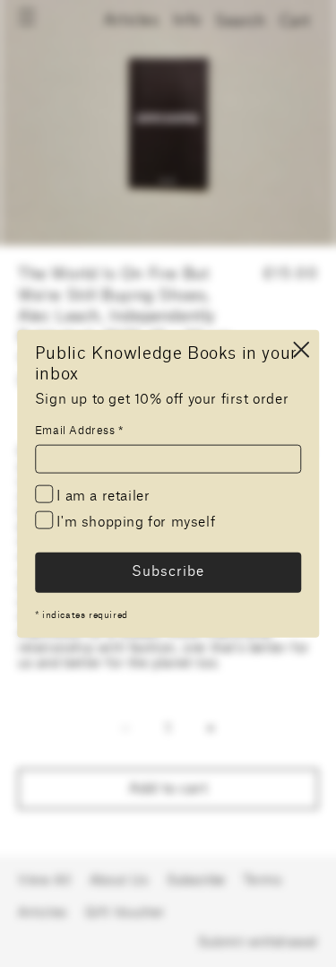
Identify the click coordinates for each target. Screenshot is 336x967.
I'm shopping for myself (134, 521)
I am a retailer (102, 495)
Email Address (79, 429)
